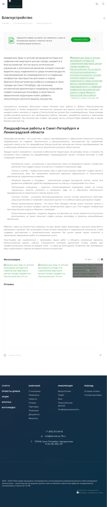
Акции (5, 397)
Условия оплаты (92, 391)
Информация (65, 386)
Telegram (57, 462)
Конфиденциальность (68, 409)
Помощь (89, 386)
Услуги (6, 386)
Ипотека (6, 402)
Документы (34, 414)
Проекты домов (11, 391)
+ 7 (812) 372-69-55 (54, 432)
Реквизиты (34, 395)
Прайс (61, 395)
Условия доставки (93, 395)
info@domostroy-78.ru (55, 436)
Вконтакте (50, 462)
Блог (60, 399)
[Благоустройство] (86, 77)
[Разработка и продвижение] (91, 494)
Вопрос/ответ (64, 391)
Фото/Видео (9, 407)
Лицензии (34, 410)
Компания (34, 386)
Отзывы (32, 403)
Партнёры (34, 407)
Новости (33, 399)
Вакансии (33, 418)
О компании (34, 391)
